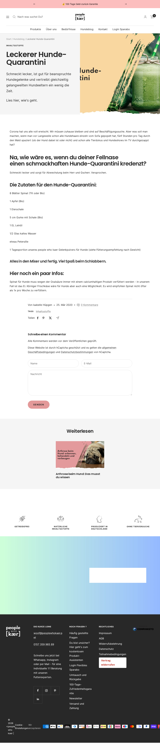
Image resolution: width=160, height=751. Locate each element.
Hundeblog (86, 29)
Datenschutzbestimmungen (77, 352)
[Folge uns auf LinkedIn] (38, 699)
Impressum (105, 633)
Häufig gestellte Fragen (78, 635)
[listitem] (37, 318)
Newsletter (75, 698)
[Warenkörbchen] (152, 16)
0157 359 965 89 (44, 644)
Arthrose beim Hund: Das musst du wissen (78, 475)
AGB (101, 638)
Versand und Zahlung (76, 706)
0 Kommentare (89, 304)
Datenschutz (106, 648)
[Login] (145, 16)
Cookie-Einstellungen (21, 727)
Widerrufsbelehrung (110, 643)
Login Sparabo (121, 29)
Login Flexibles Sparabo (78, 667)
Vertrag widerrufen (108, 662)
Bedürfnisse (68, 29)
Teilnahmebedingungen (112, 654)
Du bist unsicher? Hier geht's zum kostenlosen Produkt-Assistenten (79, 651)
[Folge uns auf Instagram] (46, 690)
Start (8, 39)
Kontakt (103, 29)
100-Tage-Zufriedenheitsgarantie (80, 689)
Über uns (51, 29)
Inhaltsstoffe (15, 46)
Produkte (35, 29)
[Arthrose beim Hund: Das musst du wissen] (80, 454)
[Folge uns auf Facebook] (38, 690)
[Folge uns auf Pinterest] (55, 690)
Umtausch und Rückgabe (77, 677)
